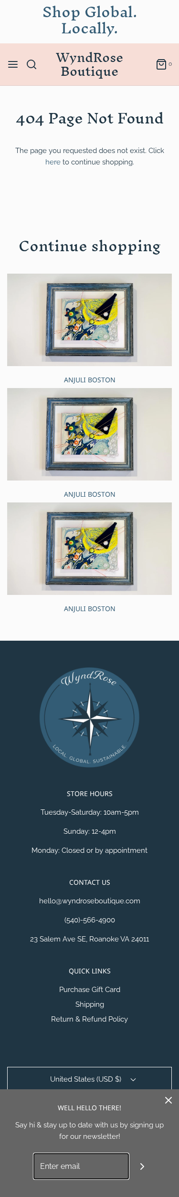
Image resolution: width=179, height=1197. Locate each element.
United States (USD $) (86, 1079)
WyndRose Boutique (89, 64)
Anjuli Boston (90, 379)
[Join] (142, 1166)
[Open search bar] (35, 64)
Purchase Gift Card (89, 989)
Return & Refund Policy (89, 1019)
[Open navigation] (13, 64)
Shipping (89, 1004)
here (53, 162)
